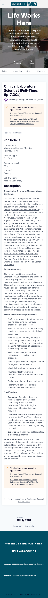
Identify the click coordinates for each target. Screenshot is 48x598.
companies (17, 71)
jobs (28, 71)
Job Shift (8, 170)
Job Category (10, 178)
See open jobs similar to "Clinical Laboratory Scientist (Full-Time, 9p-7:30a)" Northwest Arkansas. (24, 121)
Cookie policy (30, 526)
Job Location (10, 145)
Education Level (11, 163)
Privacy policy (18, 526)
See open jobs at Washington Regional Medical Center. (25, 114)
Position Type (10, 155)
